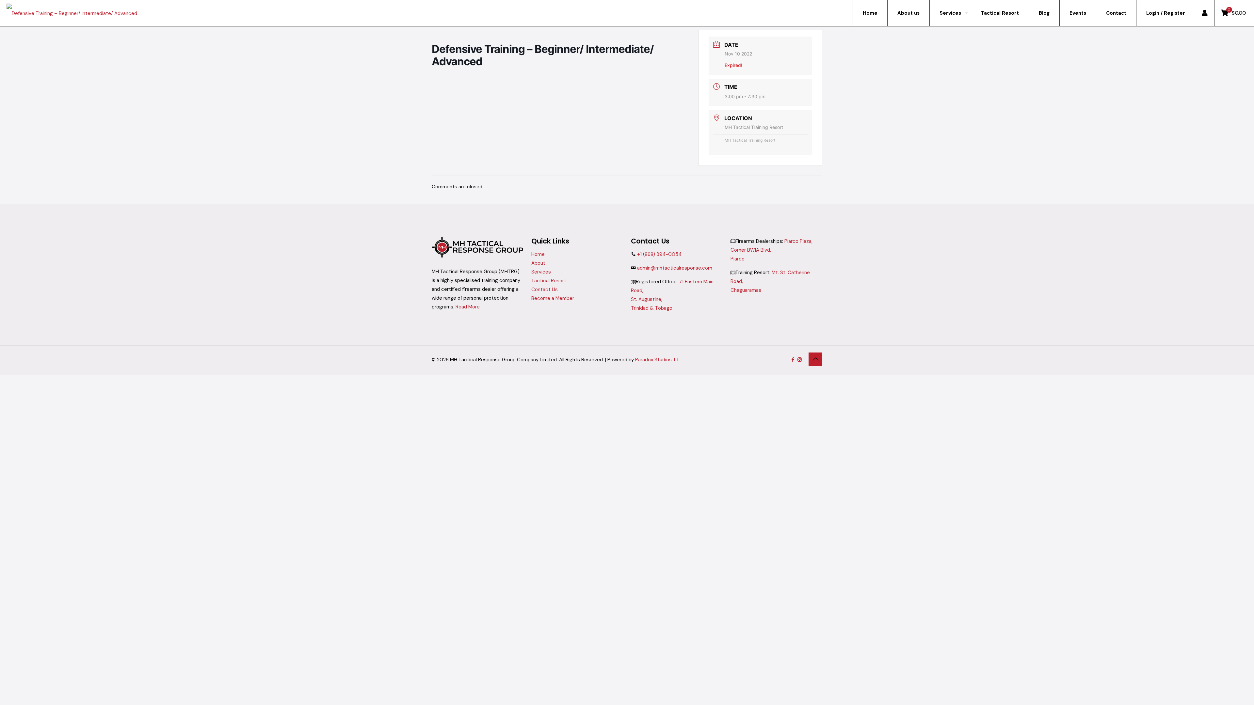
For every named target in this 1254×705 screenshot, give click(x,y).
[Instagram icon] (799, 359)
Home (538, 254)
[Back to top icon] (815, 359)
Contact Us (544, 289)
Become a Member (552, 298)
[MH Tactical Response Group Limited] (72, 13)
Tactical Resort (548, 280)
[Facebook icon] (792, 359)
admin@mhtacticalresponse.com (674, 268)
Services (541, 272)
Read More (468, 307)
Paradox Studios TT (657, 359)
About (538, 263)
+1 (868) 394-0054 (659, 254)
